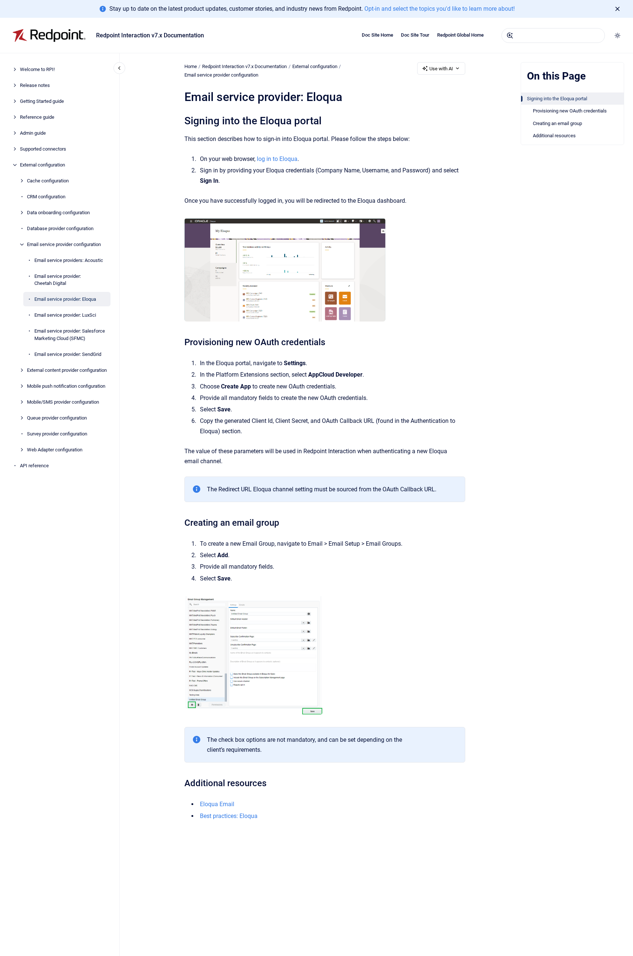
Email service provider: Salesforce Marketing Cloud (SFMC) (69, 334)
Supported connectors (43, 149)
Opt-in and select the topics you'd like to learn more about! (439, 8)
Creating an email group (557, 123)
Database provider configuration (60, 228)
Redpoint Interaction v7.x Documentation (150, 35)
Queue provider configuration (57, 418)
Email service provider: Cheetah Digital (57, 279)
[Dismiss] (617, 8)
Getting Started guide (42, 101)
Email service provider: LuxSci (65, 315)
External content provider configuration (67, 370)
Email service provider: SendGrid (67, 354)
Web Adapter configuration (54, 449)
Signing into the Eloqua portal (557, 98)
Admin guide (33, 133)
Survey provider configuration (57, 434)
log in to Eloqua (277, 158)
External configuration (42, 165)
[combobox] (553, 35)
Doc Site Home (377, 35)
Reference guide (37, 117)
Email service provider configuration (64, 244)
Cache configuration (48, 181)
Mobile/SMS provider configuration (63, 402)
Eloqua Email (217, 804)
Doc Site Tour (415, 35)
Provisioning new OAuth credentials (570, 111)
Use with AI (441, 68)
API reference (34, 465)
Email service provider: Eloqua (65, 299)
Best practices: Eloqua (229, 815)
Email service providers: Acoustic (68, 260)
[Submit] (510, 35)
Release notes (35, 85)
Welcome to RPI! (37, 69)
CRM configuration (46, 196)
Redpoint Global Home (460, 35)
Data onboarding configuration (58, 212)
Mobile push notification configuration (66, 386)
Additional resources (554, 135)
